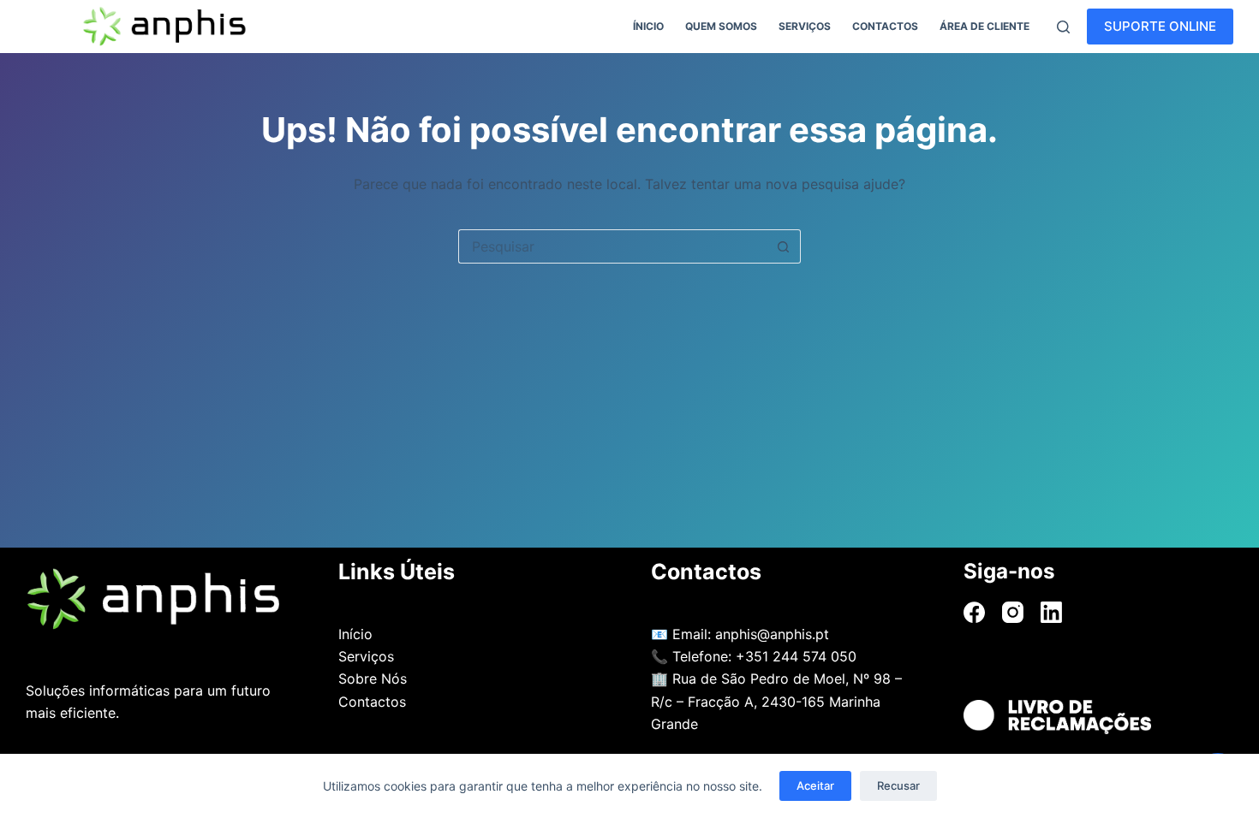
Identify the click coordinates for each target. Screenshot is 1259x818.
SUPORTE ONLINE (1160, 26)
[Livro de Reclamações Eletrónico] (1098, 717)
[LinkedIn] (1051, 612)
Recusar (898, 785)
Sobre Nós (372, 678)
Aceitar (815, 785)
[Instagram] (1012, 612)
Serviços (805, 26)
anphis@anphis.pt (772, 634)
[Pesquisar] (1063, 27)
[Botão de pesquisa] (784, 246)
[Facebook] (974, 612)
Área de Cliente (984, 26)
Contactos (885, 26)
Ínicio (648, 26)
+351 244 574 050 (796, 656)
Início (355, 634)
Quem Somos (721, 26)
